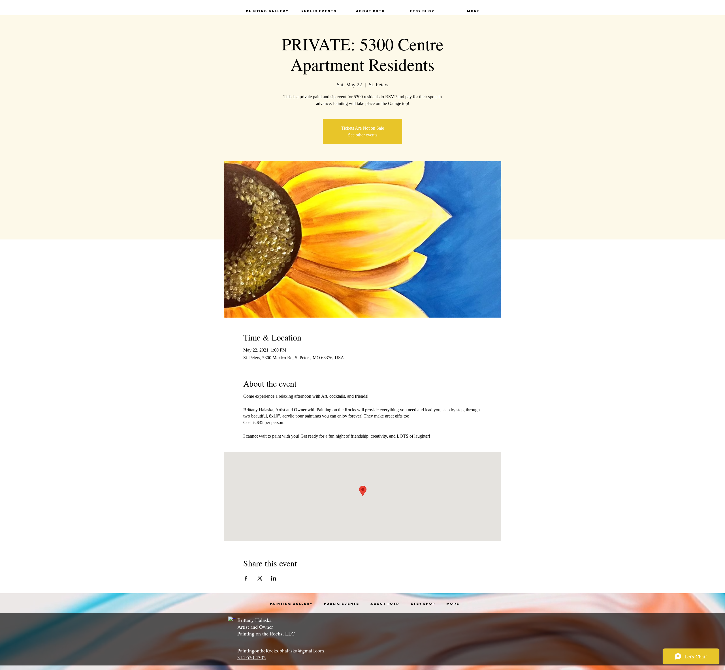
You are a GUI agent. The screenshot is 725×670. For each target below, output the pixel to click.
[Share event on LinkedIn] (273, 578)
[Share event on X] (260, 578)
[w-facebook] (232, 620)
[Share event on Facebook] (246, 578)
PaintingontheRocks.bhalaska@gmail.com (280, 650)
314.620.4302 (251, 657)
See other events (362, 134)
